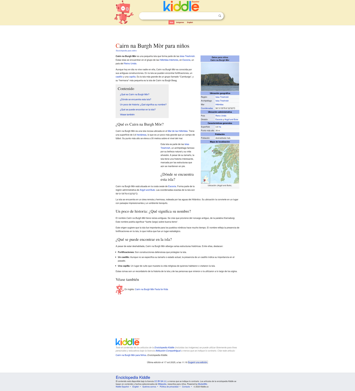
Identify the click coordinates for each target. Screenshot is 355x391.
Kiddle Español (122, 386)
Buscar (219, 16)
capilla (132, 76)
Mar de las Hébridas (178, 131)
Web (171, 22)
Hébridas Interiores (169, 59)
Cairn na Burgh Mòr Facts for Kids (151, 289)
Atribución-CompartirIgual (168, 350)
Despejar (214, 16)
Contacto (186, 386)
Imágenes (180, 22)
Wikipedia (162, 384)
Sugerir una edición (197, 362)
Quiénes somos (149, 386)
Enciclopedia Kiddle (164, 347)
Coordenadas (207, 108)
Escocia (218, 119)
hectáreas (141, 134)
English (190, 22)
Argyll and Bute (231, 119)
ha (220, 126)
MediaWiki (202, 384)
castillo (119, 76)
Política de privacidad (169, 386)
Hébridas (219, 104)
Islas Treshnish (222, 96)
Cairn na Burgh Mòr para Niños (131, 355)
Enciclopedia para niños (126, 50)
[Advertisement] (177, 33)
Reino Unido (220, 115)
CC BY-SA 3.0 (160, 381)
